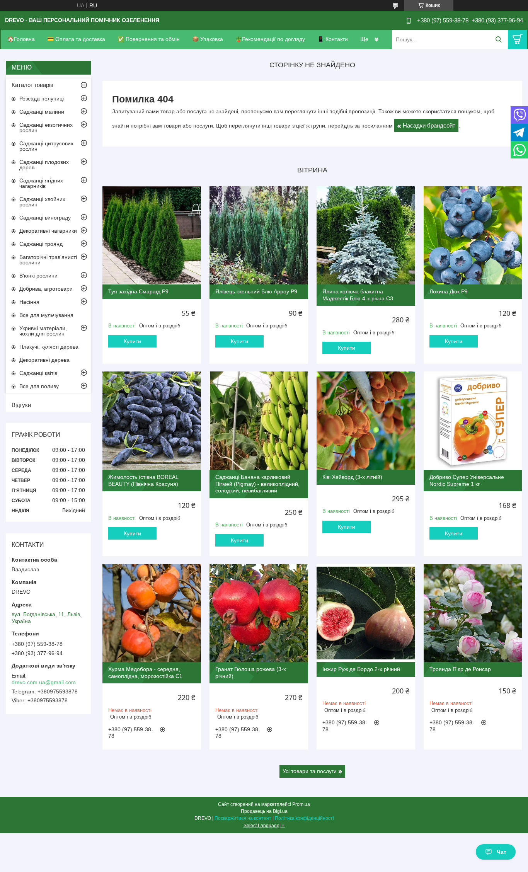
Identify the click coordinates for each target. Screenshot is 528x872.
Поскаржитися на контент (243, 818)
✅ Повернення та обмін (149, 39)
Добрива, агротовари (46, 289)
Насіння (29, 302)
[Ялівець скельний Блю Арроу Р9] (258, 235)
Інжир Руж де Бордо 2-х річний (361, 669)
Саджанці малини (41, 112)
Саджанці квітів (38, 373)
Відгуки (21, 405)
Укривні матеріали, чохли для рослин (43, 331)
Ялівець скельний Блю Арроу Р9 (256, 291)
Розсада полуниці (41, 98)
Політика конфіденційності (304, 818)
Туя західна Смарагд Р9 (138, 291)
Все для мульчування (46, 315)
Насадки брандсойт (429, 125)
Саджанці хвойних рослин (42, 202)
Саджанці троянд (41, 244)
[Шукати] (498, 39)
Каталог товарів (32, 85)
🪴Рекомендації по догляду (270, 39)
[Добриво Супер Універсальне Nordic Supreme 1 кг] (473, 420)
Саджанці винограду (45, 218)
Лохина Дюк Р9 (448, 291)
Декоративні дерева (44, 360)
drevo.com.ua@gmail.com (44, 682)
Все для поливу (39, 386)
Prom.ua (301, 804)
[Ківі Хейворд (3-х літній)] (366, 420)
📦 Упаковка (207, 39)
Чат (501, 852)
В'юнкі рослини (38, 275)
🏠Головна (21, 39)
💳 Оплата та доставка (76, 39)
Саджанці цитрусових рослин (46, 146)
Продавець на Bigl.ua (264, 811)
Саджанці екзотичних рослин (46, 127)
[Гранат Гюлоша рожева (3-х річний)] (258, 613)
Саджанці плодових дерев (44, 164)
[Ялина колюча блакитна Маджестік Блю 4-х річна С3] (366, 235)
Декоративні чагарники (48, 231)
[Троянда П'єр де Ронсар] (473, 613)
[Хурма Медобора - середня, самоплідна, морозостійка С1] (151, 613)
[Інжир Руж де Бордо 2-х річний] (366, 613)
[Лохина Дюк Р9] (473, 235)
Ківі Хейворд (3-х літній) (352, 477)
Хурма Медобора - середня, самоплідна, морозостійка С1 (145, 672)
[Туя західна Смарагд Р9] (151, 235)
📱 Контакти (332, 39)
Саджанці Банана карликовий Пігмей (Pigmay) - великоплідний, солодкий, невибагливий (257, 484)
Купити (132, 341)
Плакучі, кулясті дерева (48, 347)
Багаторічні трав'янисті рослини (48, 260)
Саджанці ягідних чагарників (41, 183)
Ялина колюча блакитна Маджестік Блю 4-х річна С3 (357, 294)
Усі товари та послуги (310, 771)
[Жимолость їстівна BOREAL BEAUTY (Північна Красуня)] (151, 420)
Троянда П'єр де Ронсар (460, 669)
